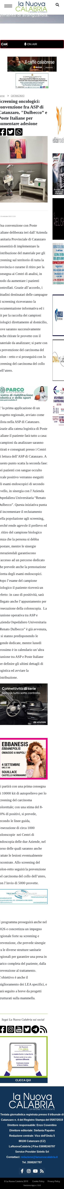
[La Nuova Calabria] (31, 6)
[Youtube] (35, 1171)
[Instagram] (28, 1171)
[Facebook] (22, 1171)
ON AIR (31, 44)
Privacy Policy (54, 1181)
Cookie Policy (38, 1181)
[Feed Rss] (42, 1171)
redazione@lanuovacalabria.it (39, 1157)
